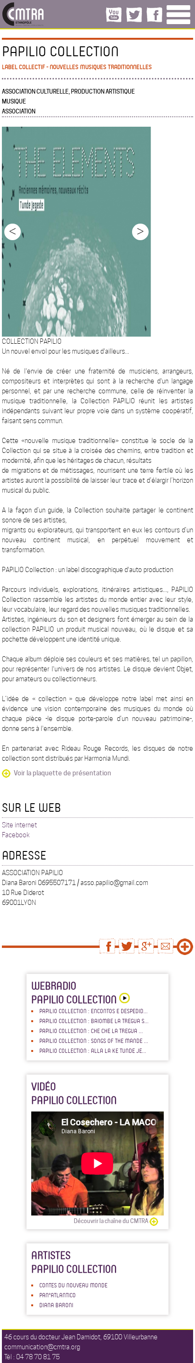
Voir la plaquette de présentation (62, 773)
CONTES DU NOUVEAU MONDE (73, 1285)
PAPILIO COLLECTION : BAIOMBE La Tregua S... (94, 1020)
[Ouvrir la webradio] (123, 999)
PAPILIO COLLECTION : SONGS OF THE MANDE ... (93, 1040)
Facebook (16, 835)
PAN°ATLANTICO (57, 1295)
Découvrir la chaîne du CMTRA (111, 1220)
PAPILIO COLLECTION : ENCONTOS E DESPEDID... (93, 1011)
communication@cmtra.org (42, 1347)
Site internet (19, 825)
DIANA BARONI (56, 1305)
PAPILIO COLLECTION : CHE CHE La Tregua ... (91, 1030)
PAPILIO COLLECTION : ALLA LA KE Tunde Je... (92, 1050)
